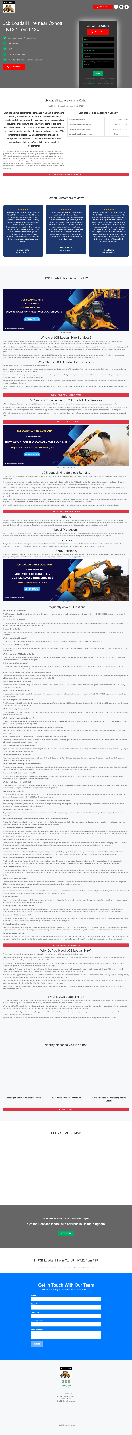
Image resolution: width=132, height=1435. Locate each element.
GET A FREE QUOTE (66, 1109)
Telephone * (35, 1312)
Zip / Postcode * (37, 1321)
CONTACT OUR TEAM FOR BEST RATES (66, 395)
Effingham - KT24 (61, 1267)
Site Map (66, 1387)
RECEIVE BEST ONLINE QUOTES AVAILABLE (66, 174)
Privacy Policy (66, 1385)
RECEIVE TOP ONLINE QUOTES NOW (66, 511)
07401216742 (104, 7)
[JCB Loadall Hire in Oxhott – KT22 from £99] (66, 1372)
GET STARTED (66, 1233)
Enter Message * (37, 1329)
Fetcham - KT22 (52, 1267)
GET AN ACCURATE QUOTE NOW (66, 422)
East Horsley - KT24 (89, 1267)
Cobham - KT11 (70, 1267)
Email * (34, 1304)
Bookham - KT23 (79, 1267)
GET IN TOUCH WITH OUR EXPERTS (66, 945)
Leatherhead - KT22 (43, 1267)
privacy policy (91, 83)
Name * (34, 1295)
